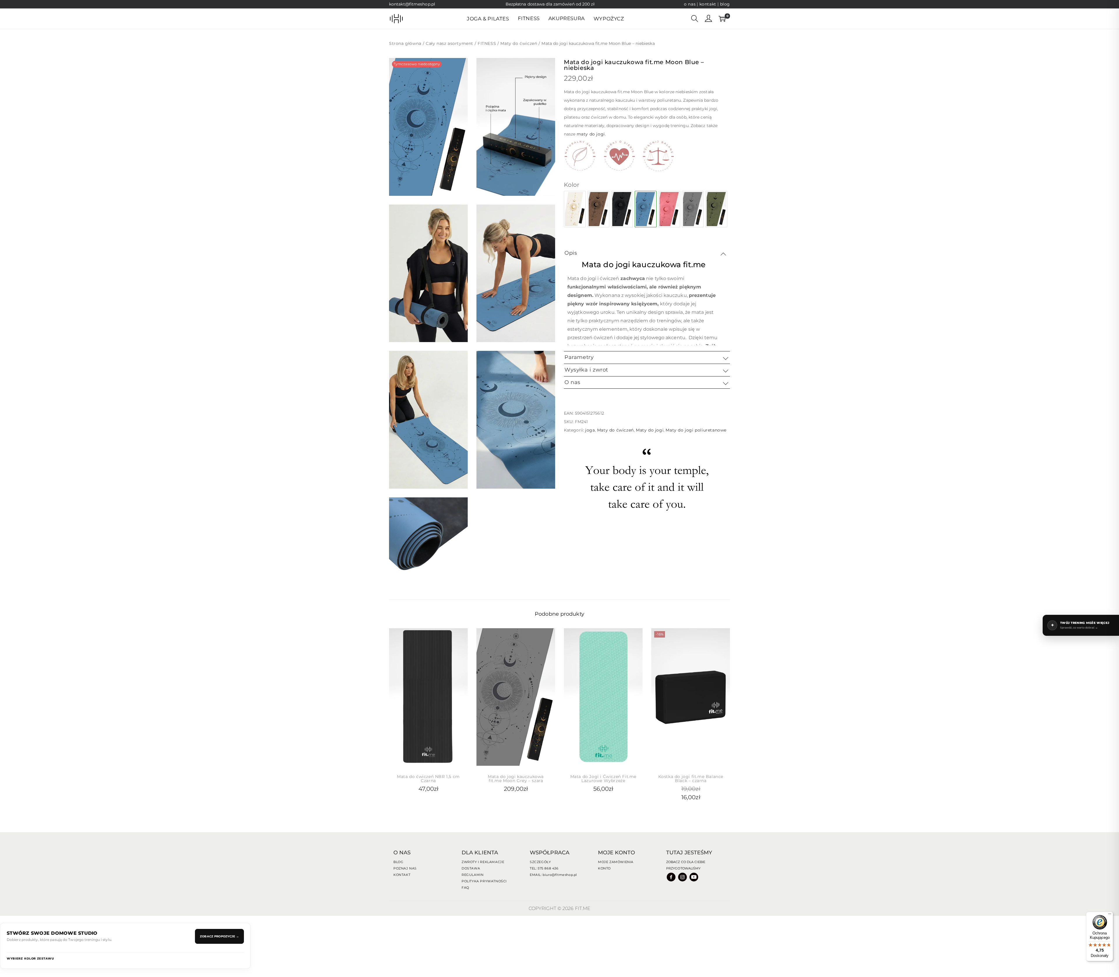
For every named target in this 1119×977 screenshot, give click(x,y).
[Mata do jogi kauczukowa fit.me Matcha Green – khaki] (716, 209)
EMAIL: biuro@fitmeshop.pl (553, 875)
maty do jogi (591, 134)
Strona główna (405, 43)
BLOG (398, 862)
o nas (690, 4)
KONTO (604, 868)
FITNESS (487, 43)
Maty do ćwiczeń (518, 43)
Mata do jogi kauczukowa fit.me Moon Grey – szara (516, 778)
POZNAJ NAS (405, 868)
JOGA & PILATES (488, 19)
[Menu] (1109, 915)
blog (725, 4)
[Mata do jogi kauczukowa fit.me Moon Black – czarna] (622, 209)
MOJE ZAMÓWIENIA (616, 862)
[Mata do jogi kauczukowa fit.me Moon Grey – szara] (693, 209)
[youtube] (694, 877)
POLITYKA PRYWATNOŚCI (484, 881)
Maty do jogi (650, 430)
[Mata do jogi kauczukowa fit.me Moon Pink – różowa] (669, 209)
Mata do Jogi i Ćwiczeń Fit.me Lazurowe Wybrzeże (603, 778)
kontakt (708, 4)
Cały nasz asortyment (449, 43)
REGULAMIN (472, 875)
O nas (572, 382)
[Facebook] (671, 877)
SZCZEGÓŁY (540, 862)
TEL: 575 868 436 (544, 868)
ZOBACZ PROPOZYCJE (219, 936)
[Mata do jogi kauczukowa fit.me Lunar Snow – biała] (575, 209)
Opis (570, 253)
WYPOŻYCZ (609, 19)
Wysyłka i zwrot (586, 370)
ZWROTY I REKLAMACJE (483, 862)
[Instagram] (683, 877)
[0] (721, 18)
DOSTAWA (471, 868)
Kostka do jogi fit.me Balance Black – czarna (690, 778)
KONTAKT (401, 875)
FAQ (465, 888)
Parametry (579, 357)
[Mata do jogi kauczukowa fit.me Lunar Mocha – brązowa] (598, 209)
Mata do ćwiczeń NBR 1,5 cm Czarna (428, 778)
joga (590, 430)
